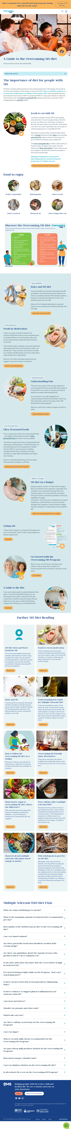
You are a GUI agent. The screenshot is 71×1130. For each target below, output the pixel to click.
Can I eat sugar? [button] (11, 1032)
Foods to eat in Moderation (13, 366)
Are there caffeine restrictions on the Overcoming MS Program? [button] (29, 1023)
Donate (18, 1093)
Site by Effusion (63, 1119)
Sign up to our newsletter (34, 1093)
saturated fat (36, 137)
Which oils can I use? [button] (13, 1015)
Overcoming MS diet (41, 144)
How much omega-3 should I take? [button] (20, 1058)
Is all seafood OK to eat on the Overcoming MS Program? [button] (30, 1072)
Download (8, 539)
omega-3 (38, 135)
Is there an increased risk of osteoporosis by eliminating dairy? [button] (30, 983)
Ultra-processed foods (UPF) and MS (16, 467)
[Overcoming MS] (8, 11)
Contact (38, 1119)
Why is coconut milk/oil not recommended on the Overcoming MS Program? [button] (27, 1040)
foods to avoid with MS (27, 98)
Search (62, 11)
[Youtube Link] (19, 1098)
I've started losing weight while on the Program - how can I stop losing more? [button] (32, 973)
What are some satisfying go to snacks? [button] (22, 910)
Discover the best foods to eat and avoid (45, 166)
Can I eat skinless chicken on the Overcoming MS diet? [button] (29, 1065)
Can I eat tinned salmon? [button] (15, 936)
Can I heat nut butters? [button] (14, 1001)
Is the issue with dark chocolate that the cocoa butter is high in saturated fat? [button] (32, 963)
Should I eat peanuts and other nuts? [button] (21, 1008)
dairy (54, 135)
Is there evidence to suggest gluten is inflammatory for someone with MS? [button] (29, 992)
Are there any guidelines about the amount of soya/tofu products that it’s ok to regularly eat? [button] (30, 954)
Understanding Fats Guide (41, 414)
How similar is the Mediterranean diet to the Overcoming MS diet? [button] (32, 928)
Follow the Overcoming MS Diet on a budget (46, 514)
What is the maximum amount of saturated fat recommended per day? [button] (33, 918)
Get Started (36, 575)
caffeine (20, 100)
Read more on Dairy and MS (41, 313)
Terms (49, 1119)
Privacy (44, 1119)
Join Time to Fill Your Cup (62, 4)
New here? (66, 1125)
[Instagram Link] (22, 1098)
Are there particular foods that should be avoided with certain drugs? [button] (29, 944)
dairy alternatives (46, 148)
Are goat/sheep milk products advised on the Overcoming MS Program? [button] (33, 1049)
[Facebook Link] (16, 1098)
